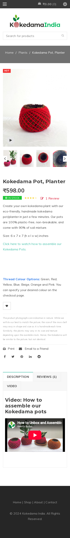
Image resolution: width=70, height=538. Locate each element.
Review (52, 198)
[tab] (18, 376)
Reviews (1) (47, 377)
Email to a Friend (36, 349)
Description (18, 377)
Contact (51, 502)
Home (9, 52)
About (38, 502)
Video (12, 386)
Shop (28, 502)
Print (11, 349)
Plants (23, 52)
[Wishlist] (7, 306)
